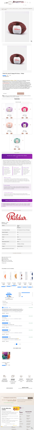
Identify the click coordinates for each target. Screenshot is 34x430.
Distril (20, 416)
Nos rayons (29, 411)
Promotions (28, 413)
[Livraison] (13, 376)
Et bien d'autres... (21, 426)
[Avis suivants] (20, 344)
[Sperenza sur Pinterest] (12, 391)
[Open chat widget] (32, 428)
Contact (21, 379)
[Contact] (4, 376)
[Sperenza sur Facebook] (7, 391)
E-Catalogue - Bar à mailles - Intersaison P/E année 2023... (6, 362)
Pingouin (20, 421)
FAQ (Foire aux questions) (13, 426)
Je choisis (5, 425)
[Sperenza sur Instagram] (10, 391)
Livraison (4, 379)
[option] (9, 108)
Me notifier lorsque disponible (20, 93)
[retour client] (29, 376)
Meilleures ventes (28, 418)
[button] (4, 108)
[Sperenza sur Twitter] (5, 391)
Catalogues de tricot (29, 424)
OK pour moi (15, 425)
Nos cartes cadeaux (28, 427)
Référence (3, 222)
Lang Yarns (21, 414)
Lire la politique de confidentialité (6, 422)
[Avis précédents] (15, 344)
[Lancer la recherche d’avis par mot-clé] (32, 304)
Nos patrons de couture (29, 421)
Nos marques (20, 412)
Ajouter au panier (6, 288)
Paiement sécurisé (13, 380)
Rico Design (21, 423)
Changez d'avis (29, 379)
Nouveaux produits (28, 416)
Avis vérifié (31, 307)
